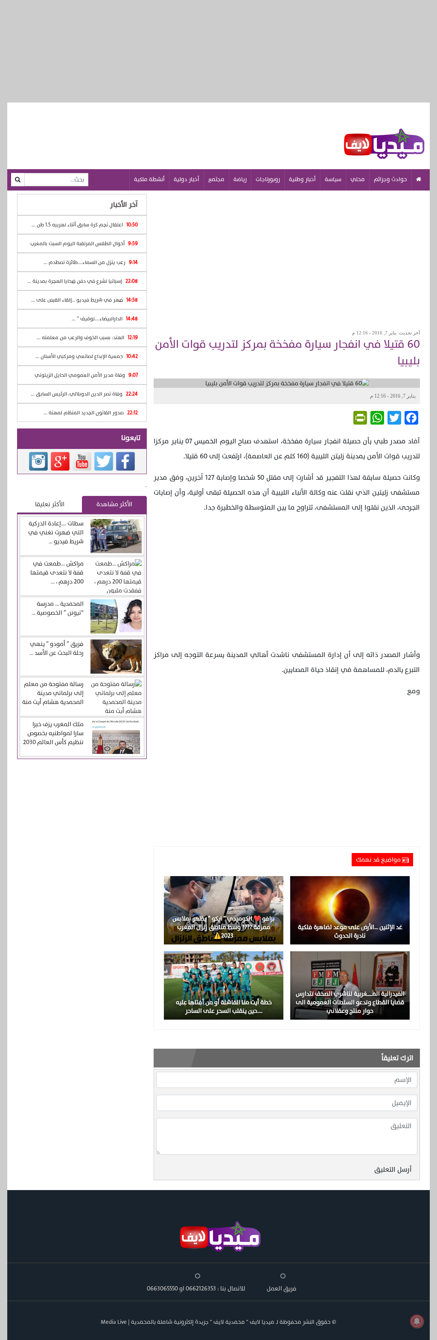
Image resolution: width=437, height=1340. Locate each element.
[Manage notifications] (417, 1321)
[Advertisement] (287, 257)
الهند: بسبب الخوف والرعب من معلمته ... (87, 337)
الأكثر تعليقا (49, 504)
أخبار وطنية (302, 179)
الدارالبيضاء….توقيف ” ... (105, 318)
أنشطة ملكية (149, 179)
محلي (357, 179)
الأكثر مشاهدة (114, 504)
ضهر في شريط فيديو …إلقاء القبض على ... (84, 300)
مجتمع (216, 179)
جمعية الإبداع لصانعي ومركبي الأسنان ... (86, 356)
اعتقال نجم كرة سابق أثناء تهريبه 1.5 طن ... (85, 224)
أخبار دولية (186, 179)
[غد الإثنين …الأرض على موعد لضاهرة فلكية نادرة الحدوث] (350, 910)
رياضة (240, 179)
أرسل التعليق (393, 1169)
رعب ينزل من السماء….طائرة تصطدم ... (91, 262)
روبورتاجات (268, 179)
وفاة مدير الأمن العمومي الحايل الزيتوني (86, 375)
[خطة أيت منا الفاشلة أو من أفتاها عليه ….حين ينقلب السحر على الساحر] (223, 985)
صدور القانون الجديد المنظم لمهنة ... (91, 412)
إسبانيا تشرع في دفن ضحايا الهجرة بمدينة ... (82, 281)
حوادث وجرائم (390, 179)
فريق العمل (282, 1288)
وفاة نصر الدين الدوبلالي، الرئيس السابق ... (84, 394)
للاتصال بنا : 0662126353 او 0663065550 (196, 1288)
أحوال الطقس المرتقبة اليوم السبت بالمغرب (84, 243)
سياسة (333, 179)
